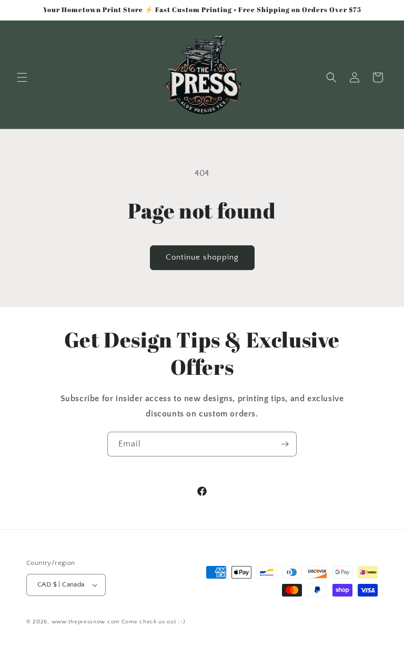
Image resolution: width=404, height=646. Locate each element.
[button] (22, 77)
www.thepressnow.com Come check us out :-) (118, 622)
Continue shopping (202, 257)
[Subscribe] (284, 444)
